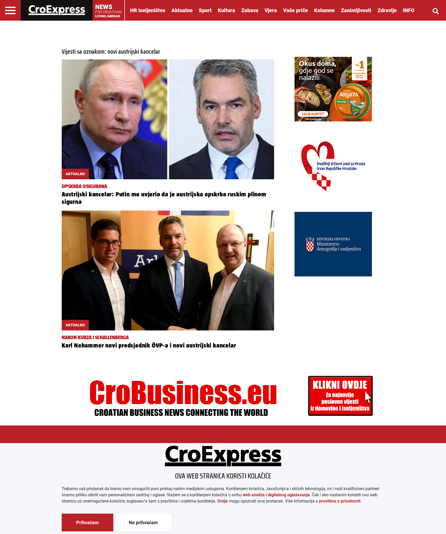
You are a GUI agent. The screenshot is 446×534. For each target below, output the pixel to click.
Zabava (249, 10)
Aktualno (182, 10)
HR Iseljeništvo (147, 10)
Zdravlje (387, 10)
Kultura (226, 10)
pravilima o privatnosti (339, 501)
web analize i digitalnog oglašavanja (276, 494)
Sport (205, 10)
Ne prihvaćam (143, 522)
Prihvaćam (87, 522)
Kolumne (324, 10)
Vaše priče (295, 10)
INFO (409, 10)
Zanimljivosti (356, 10)
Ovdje (222, 501)
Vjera (271, 10)
